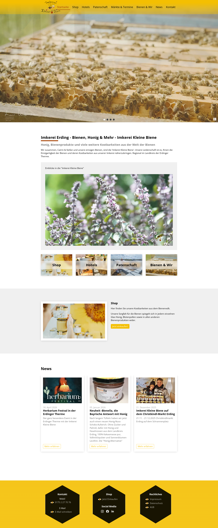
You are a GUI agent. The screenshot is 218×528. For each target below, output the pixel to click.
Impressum (155, 499)
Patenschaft (100, 7)
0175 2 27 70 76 (63, 502)
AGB (152, 507)
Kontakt (170, 7)
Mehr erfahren (51, 446)
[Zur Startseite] (51, 7)
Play (47, 244)
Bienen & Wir (144, 7)
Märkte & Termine (122, 7)
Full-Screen (171, 244)
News (159, 7)
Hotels (86, 7)
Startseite (63, 7)
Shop (75, 7)
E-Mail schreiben (63, 511)
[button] (102, 511)
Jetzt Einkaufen (110, 499)
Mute (167, 244)
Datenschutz (156, 503)
